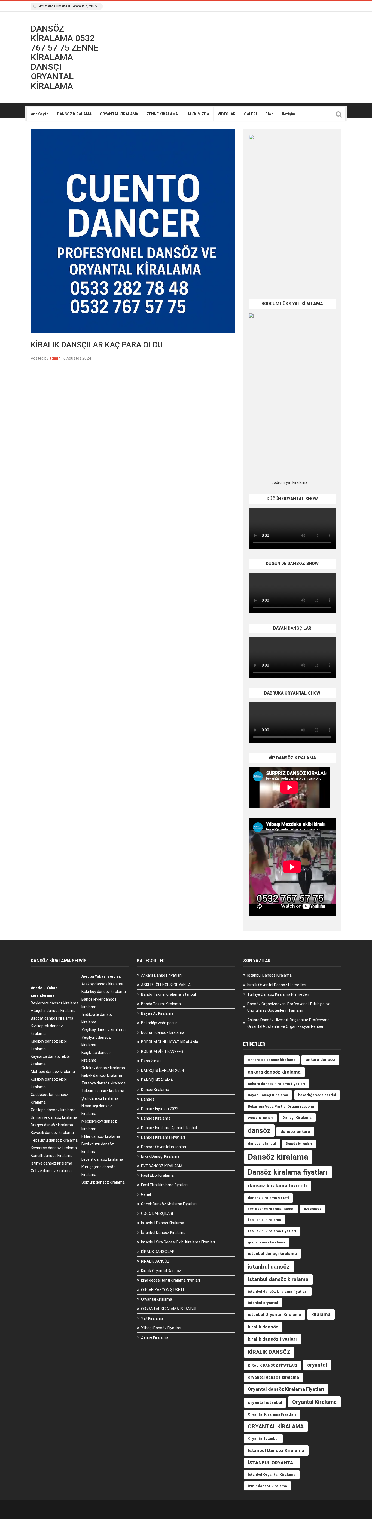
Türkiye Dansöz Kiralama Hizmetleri (278, 994)
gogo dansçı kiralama (266, 1242)
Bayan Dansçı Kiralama (268, 1095)
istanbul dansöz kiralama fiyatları (277, 1291)
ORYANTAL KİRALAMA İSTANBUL (169, 1309)
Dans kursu (151, 1061)
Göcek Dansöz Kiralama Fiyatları (169, 1204)
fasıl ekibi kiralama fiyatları (272, 1231)
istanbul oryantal (263, 1303)
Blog (269, 114)
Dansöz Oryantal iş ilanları (163, 1147)
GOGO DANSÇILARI (157, 1213)
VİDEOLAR (227, 114)
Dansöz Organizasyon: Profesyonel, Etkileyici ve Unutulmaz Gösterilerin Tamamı (288, 1007)
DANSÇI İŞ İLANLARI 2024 (162, 1070)
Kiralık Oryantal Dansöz (161, 1271)
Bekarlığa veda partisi (159, 1023)
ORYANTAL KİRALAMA (119, 114)
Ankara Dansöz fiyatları (161, 975)
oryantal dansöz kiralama (273, 1377)
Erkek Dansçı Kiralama (160, 1156)
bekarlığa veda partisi (317, 1095)
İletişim (288, 114)
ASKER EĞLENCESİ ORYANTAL (167, 985)
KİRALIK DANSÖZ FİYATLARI (272, 1365)
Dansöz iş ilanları (299, 1143)
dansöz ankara (295, 1131)
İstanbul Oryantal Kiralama (271, 1474)
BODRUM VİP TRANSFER (162, 1051)
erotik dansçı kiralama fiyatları (271, 1209)
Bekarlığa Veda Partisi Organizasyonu (281, 1106)
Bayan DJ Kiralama (157, 1013)
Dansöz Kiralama (155, 1118)
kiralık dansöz (263, 1326)
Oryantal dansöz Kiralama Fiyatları (286, 1389)
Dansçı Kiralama (155, 1089)
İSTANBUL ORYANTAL (272, 1462)
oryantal (317, 1365)
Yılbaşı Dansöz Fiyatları (161, 1328)
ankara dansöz (320, 1059)
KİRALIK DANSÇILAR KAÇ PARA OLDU (97, 344)
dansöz (259, 1130)
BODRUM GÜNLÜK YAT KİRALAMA (169, 1042)
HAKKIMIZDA (197, 114)
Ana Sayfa (39, 114)
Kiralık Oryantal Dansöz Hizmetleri (276, 985)
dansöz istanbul (262, 1143)
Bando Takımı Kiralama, (161, 1004)
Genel (146, 1194)
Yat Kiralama (152, 1318)
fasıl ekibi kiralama (264, 1220)
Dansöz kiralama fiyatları (288, 1172)
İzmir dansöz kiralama (267, 1486)
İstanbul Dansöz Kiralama (163, 1232)
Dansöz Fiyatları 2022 (159, 1109)
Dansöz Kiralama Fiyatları (163, 1137)
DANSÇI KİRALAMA (157, 1080)
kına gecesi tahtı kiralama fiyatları (170, 1280)
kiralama (321, 1314)
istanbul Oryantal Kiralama (274, 1314)
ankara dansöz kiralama (274, 1072)
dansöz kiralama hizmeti (277, 1185)
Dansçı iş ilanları (260, 1118)
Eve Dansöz (312, 1209)
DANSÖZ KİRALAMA (74, 114)
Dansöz (147, 1099)
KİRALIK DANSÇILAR (158, 1251)
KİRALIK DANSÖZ (155, 1261)
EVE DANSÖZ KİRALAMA (161, 1166)
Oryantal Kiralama (156, 1299)
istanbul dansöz (269, 1266)
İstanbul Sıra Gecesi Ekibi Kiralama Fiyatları (178, 1242)
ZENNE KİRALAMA (162, 114)
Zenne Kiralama (154, 1337)
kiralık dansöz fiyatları (272, 1339)
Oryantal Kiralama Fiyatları (272, 1414)
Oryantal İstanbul (263, 1439)
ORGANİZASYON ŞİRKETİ (162, 1290)
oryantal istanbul (265, 1402)
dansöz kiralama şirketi (268, 1198)
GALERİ (250, 114)
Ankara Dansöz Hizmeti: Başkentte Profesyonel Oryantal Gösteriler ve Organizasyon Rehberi (288, 1023)
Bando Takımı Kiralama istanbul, (169, 994)
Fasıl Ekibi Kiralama (157, 1175)
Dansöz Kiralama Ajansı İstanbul (169, 1128)
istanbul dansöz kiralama (278, 1279)
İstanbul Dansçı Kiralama (162, 1223)
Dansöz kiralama (278, 1157)
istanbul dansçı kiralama (272, 1253)
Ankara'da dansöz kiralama (271, 1060)
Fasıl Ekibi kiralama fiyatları (164, 1185)
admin (54, 358)
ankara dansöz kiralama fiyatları (276, 1084)
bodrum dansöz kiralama (162, 1032)
